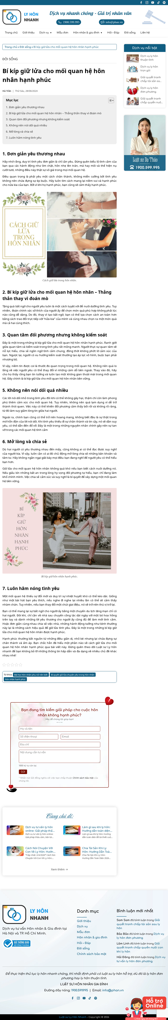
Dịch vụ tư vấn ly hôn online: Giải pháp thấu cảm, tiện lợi (39, 829)
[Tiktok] (89, 998)
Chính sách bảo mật (83, 778)
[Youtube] (84, 998)
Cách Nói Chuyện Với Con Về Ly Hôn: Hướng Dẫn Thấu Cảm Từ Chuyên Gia (40, 849)
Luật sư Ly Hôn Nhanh (72, 1017)
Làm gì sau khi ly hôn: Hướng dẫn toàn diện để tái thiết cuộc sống (96, 829)
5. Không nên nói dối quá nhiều (26, 125)
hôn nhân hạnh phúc (15, 679)
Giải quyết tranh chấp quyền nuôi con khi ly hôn (151, 100)
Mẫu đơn (83, 932)
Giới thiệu (84, 921)
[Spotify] (95, 998)
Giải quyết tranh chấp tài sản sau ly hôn (150, 79)
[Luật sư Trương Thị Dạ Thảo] (145, 143)
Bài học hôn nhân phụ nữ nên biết (31, 674)
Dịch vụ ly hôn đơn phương (149, 90)
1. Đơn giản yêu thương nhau (25, 107)
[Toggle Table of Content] (109, 100)
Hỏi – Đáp (84, 943)
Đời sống (10, 59)
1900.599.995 (79, 990)
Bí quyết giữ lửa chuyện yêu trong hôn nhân (72, 674)
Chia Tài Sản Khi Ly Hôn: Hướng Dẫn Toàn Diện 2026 (96, 849)
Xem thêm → (59, 869)
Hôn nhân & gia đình (92, 937)
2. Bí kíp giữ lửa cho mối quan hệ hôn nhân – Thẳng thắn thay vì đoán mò (53, 113)
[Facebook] (72, 998)
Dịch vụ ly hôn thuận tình (149, 58)
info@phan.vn (113, 990)
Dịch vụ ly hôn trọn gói (149, 68)
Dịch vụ (82, 926)
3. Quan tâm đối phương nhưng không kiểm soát (38, 119)
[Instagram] (78, 998)
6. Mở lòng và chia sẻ (19, 131)
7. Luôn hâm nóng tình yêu (24, 137)
